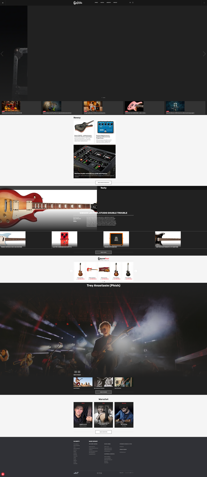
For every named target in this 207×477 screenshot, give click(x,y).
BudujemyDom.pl (92, 446)
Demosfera (75, 456)
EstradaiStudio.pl (107, 451)
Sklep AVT (121, 472)
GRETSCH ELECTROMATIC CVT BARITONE (167, 247)
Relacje (75, 451)
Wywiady (75, 453)
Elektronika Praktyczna (108, 459)
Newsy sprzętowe (77, 445)
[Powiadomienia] (2, 474)
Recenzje (75, 454)
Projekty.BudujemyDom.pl (93, 448)
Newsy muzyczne (77, 448)
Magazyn (75, 460)
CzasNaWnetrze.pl (92, 454)
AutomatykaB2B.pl (107, 458)
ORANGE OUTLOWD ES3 (110, 247)
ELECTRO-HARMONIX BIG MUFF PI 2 (62, 247)
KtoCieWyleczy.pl (122, 452)
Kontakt (115, 2)
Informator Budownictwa (93, 451)
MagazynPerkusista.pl (108, 449)
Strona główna (76, 444)
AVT (130, 472)
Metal (83, 403)
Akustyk (124, 403)
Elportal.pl (106, 461)
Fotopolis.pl (122, 446)
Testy (74, 447)
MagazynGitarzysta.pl (108, 448)
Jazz (103, 403)
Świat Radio (106, 462)
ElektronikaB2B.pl (107, 456)
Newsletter (75, 463)
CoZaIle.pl (90, 449)
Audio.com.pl (106, 446)
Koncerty (75, 450)
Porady (75, 459)
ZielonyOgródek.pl (92, 452)
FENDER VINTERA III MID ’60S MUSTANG (11, 247)
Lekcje (75, 457)
